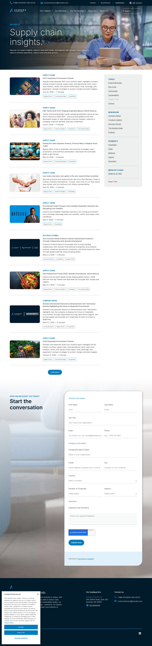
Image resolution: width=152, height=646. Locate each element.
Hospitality (72, 96)
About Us (92, 11)
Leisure (111, 157)
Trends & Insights (60, 129)
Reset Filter (112, 182)
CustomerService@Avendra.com (56, 3)
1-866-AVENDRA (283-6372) (24, 3)
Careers (93, 3)
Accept (21, 627)
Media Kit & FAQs (115, 174)
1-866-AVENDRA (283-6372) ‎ (129, 597)
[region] (21, 617)
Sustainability (113, 95)
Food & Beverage (115, 83)
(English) (137, 3)
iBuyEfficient (105, 3)
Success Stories (48, 259)
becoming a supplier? (86, 559)
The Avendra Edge (60, 96)
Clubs (110, 149)
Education (112, 161)
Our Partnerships (77, 11)
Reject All (21, 632)
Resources (104, 11)
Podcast (111, 132)
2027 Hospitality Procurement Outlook (58, 78)
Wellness (111, 153)
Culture (111, 103)
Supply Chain (48, 96)
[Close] (38, 594)
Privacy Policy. (8, 622)
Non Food (112, 87)
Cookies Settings (21, 638)
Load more (55, 372)
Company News (48, 326)
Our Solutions (60, 11)
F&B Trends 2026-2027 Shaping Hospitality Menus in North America (69, 111)
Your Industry (45, 11)
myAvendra (119, 3)
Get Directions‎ (94, 605)
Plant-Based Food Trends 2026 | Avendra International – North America (71, 274)
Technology (113, 91)
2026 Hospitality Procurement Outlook (58, 341)
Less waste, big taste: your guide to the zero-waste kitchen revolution (71, 176)
